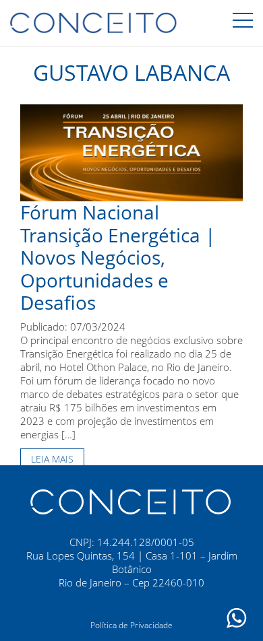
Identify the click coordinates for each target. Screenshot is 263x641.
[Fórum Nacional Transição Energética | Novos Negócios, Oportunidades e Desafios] (131, 151)
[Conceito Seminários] (131, 500)
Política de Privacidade (131, 625)
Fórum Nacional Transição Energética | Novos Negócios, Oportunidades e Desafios (117, 257)
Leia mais (52, 458)
